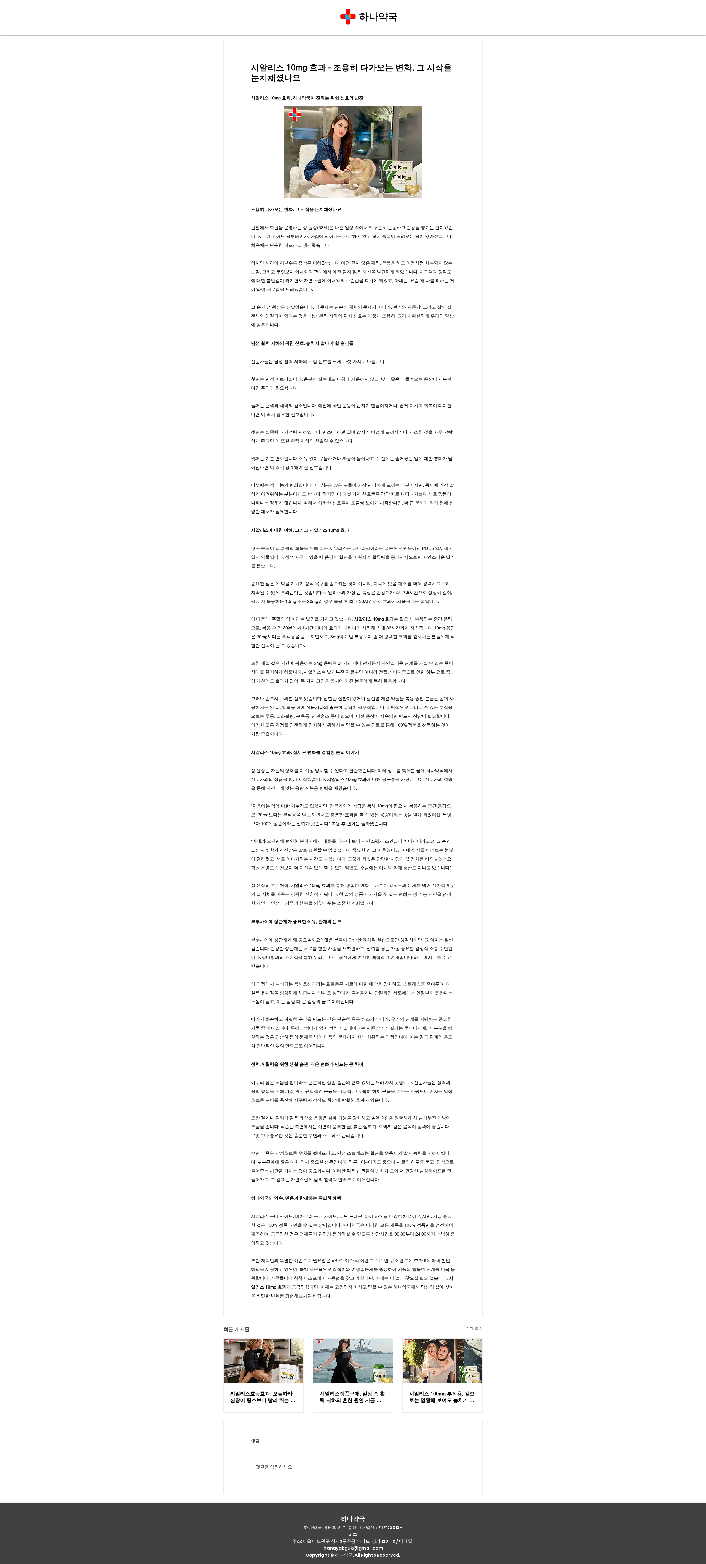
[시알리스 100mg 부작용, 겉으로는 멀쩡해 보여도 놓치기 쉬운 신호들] (442, 1361)
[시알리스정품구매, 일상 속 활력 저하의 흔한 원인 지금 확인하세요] (353, 1361)
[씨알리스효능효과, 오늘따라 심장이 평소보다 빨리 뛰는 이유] (263, 1361)
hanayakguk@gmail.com (353, 1548)
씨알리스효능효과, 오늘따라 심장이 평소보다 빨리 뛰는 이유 (262, 1397)
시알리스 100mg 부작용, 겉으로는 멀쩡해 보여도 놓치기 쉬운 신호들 (442, 1397)
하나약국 (379, 16)
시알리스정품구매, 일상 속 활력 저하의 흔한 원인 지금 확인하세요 (352, 1397)
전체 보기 (474, 1328)
